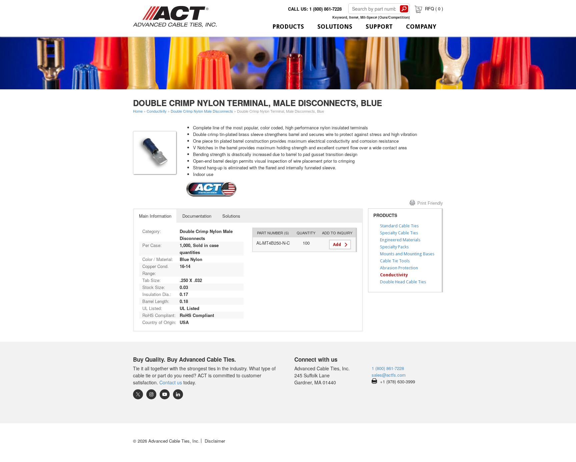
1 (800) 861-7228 (388, 368)
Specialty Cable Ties (399, 232)
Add (337, 244)
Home (138, 111)
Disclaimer (215, 441)
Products (288, 26)
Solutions (334, 26)
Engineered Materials (400, 239)
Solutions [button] (231, 216)
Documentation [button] (196, 216)
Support (379, 26)
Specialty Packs (394, 246)
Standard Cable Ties (399, 225)
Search (404, 9)
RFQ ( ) (434, 8)
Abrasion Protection (399, 267)
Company (421, 26)
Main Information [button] (155, 216)
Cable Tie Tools (395, 260)
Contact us (170, 382)
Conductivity (157, 111)
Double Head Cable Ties (403, 281)
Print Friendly (430, 203)
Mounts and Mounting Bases (407, 253)
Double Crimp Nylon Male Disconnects (202, 111)
